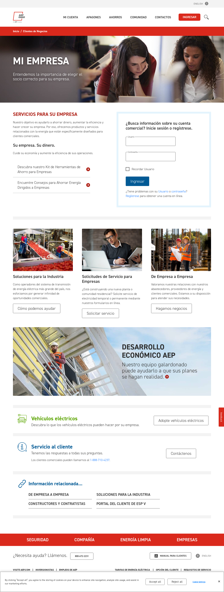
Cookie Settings (199, 581)
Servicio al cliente (52, 446)
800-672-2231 (82, 556)
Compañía (84, 540)
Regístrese (132, 196)
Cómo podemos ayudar (37, 308)
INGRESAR (189, 17)
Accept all (155, 582)
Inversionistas (45, 569)
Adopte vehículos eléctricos (181, 420)
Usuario (163, 191)
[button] (70, 17)
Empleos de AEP (68, 569)
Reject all (177, 582)
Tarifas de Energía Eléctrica (133, 569)
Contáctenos (181, 453)
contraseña (178, 191)
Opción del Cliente (167, 569)
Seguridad (37, 540)
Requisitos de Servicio (197, 569)
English (198, 3)
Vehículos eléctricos (54, 418)
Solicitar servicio (100, 313)
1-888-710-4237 (100, 460)
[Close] (219, 581)
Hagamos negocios (171, 308)
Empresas (187, 540)
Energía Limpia (135, 540)
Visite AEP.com (21, 569)
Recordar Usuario (143, 169)
